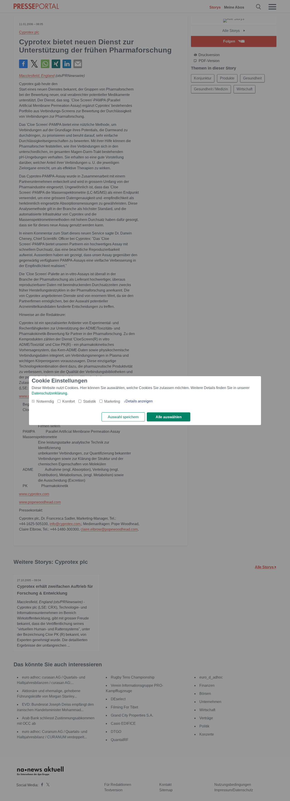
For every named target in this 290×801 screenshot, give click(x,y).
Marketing (112, 401)
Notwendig (45, 401)
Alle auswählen (169, 417)
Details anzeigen (139, 401)
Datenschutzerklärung (49, 393)
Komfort (68, 401)
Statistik (89, 401)
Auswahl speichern (123, 417)
